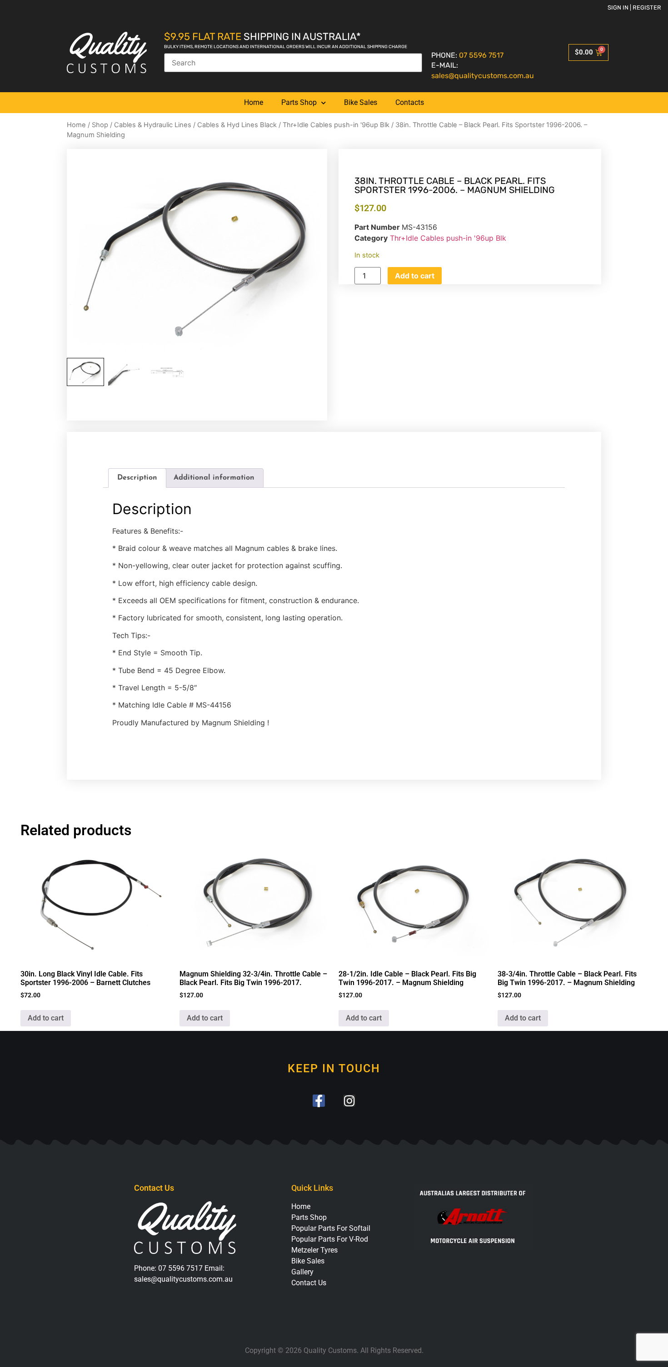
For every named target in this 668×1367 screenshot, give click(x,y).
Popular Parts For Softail (330, 1228)
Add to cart (414, 275)
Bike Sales (360, 102)
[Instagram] (349, 1101)
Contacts (409, 102)
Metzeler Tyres (314, 1250)
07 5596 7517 (481, 55)
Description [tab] (137, 477)
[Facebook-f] (319, 1101)
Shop (100, 125)
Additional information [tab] (214, 477)
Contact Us (308, 1282)
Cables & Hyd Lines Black (237, 125)
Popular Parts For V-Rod (329, 1239)
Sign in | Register (634, 7)
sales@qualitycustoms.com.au (482, 75)
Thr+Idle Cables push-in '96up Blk (336, 125)
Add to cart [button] (46, 1018)
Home (253, 102)
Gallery (302, 1272)
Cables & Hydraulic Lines (152, 125)
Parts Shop (299, 102)
